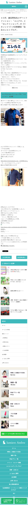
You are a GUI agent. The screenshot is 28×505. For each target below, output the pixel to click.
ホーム (3, 325)
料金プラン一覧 (14, 459)
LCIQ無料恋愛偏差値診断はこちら (7, 500)
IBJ (14, 493)
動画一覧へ (14, 455)
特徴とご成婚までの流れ (14, 451)
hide (16, 87)
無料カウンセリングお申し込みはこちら (21, 500)
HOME (2, 9)
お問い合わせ (5, 362)
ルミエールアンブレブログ (9, 9)
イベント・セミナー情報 (14, 462)
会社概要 (4, 354)
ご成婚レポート (6, 346)
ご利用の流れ (5, 342)
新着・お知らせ (14, 469)
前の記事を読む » (22, 257)
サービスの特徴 (6, 329)
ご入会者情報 (5, 350)
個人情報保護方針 (14, 484)
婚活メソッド (5, 333)
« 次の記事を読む (6, 257)
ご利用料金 (4, 337)
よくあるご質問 (6, 358)
